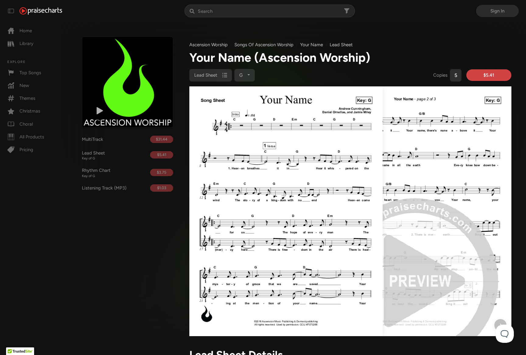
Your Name (311, 44)
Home (25, 30)
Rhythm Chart (96, 173)
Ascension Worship (208, 44)
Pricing (26, 149)
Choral (26, 124)
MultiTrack (92, 139)
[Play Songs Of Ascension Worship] (99, 110)
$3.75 (161, 172)
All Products (31, 137)
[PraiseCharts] (40, 11)
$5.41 (161, 154)
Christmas (29, 111)
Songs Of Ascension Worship (263, 44)
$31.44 (161, 139)
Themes (27, 98)
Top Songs (30, 72)
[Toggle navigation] (11, 11)
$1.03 (161, 188)
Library (26, 43)
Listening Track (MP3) (104, 188)
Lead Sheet (93, 155)
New (24, 85)
